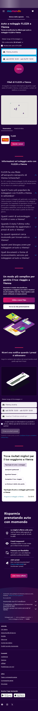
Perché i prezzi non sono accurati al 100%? (16, 609)
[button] (3, 11)
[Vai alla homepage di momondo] (14, 11)
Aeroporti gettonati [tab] (12, 469)
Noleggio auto (9, 617)
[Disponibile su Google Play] (6, 695)
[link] (18, 144)
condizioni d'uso (24, 435)
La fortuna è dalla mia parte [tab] (14, 484)
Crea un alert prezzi (17, 564)
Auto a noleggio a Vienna (16, 619)
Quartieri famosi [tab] (10, 474)
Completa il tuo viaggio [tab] (13, 479)
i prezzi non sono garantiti (15, 595)
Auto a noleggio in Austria (23, 617)
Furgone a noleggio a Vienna (13, 496)
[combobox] (12, 39)
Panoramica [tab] (7, 128)
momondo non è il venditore (14, 601)
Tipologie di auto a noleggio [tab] (15, 465)
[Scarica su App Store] (19, 695)
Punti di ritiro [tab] (19, 128)
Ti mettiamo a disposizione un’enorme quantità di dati (18, 605)
